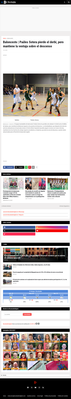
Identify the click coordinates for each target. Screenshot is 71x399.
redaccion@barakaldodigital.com (16, 396)
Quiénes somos (31, 396)
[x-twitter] (19, 230)
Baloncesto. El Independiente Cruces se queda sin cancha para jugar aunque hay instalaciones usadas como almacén (56, 193)
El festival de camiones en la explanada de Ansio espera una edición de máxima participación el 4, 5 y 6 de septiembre (40, 280)
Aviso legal (40, 396)
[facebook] (19, 227)
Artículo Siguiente (64, 206)
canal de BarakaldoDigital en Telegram (13, 214)
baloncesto (10, 38)
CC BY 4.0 (32, 324)
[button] (2, 2)
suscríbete (27, 314)
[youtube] (52, 230)
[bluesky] (52, 234)
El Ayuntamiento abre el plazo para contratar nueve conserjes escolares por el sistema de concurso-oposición (34, 257)
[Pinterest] (29, 167)
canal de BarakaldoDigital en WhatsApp (13, 211)
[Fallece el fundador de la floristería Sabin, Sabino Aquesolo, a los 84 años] (7, 267)
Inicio (4, 38)
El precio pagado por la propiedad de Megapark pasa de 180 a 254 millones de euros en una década (38, 272)
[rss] (43, 387)
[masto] (19, 237)
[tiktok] (19, 234)
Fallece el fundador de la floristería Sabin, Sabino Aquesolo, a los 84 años (31, 265)
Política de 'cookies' (63, 396)
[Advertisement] (35, 147)
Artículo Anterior (6, 206)
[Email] (33, 167)
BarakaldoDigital (7, 324)
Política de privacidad (50, 396)
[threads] (52, 237)
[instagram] (52, 227)
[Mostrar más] (36, 167)
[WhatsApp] (26, 167)
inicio (4, 396)
